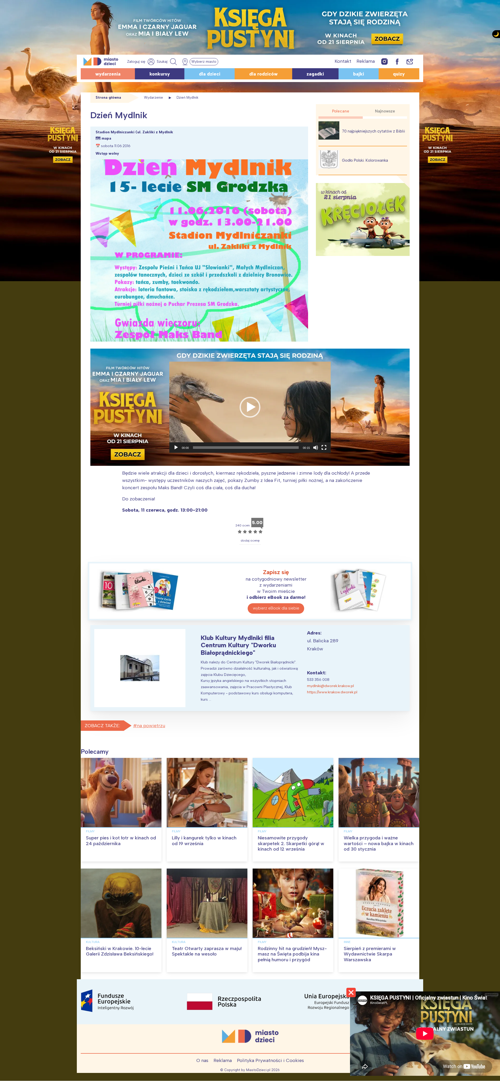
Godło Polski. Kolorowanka (365, 160)
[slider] (246, 447)
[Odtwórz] (176, 447)
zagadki (315, 74)
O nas (202, 1060)
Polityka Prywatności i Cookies (270, 1060)
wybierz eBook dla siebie (276, 608)
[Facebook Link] (397, 61)
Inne (347, 942)
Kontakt (343, 61)
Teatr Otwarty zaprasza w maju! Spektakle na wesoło (207, 951)
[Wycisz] (315, 447)
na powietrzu (151, 725)
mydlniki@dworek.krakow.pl (330, 686)
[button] (250, 407)
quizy (399, 74)
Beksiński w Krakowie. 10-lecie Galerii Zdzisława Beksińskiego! (119, 951)
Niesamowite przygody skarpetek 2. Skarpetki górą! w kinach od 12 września (291, 843)
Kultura (92, 942)
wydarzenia (108, 74)
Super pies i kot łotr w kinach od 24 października (121, 840)
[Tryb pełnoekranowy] (324, 447)
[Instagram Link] (384, 61)
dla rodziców (263, 74)
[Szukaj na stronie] (167, 61)
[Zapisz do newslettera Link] (409, 61)
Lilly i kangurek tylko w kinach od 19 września (204, 840)
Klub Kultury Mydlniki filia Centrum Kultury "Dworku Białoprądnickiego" (238, 645)
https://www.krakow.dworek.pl (332, 692)
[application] (250, 407)
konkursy (159, 74)
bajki (358, 74)
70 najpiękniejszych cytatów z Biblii (373, 131)
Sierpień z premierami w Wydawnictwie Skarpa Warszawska (370, 954)
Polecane (340, 111)
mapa (106, 138)
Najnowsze (385, 111)
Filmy (90, 831)
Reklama (366, 61)
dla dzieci (209, 74)
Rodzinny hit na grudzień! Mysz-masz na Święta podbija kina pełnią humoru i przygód (292, 954)
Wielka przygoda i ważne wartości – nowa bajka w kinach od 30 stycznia (379, 843)
